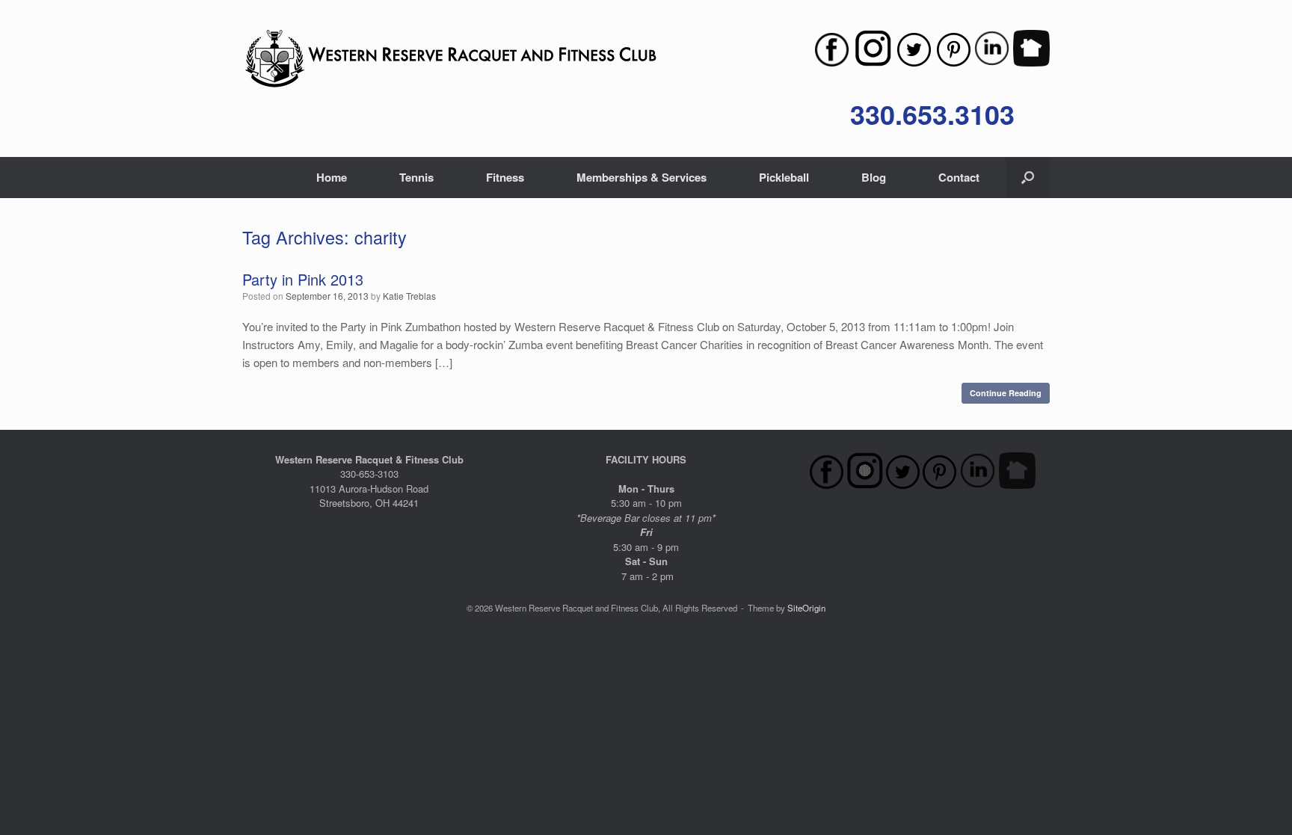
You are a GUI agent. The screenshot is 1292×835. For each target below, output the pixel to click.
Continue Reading (1006, 392)
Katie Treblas (409, 295)
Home (331, 177)
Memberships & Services (641, 177)
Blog (873, 177)
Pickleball (784, 177)
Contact (958, 177)
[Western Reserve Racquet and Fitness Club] (450, 59)
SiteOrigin (806, 608)
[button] (1028, 177)
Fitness (505, 177)
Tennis (416, 177)
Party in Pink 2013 (302, 279)
